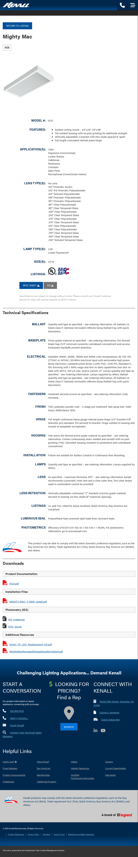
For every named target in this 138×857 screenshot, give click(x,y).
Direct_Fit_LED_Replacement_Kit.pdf (30, 644)
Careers (109, 761)
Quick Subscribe (110, 719)
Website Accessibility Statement (81, 834)
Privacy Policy (33, 834)
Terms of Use (59, 834)
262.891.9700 (17, 711)
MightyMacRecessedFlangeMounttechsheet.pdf (36, 651)
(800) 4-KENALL (19, 718)
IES (49, 285)
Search (69, 727)
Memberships (43, 775)
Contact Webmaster (16, 834)
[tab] (7, 48)
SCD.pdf (14, 583)
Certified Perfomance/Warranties (82, 776)
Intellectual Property (46, 781)
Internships (110, 775)
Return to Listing (17, 25)
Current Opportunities (115, 768)
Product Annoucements (14, 775)
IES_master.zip (16, 619)
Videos (74, 761)
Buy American (43, 768)
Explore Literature (109, 712)
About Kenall (43, 761)
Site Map (46, 834)
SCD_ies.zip (15, 626)
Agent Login (8, 761)
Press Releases (10, 768)
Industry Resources (80, 768)
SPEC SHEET (30, 285)
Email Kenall (17, 725)
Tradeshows (8, 781)
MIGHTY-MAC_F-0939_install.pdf (28, 601)
